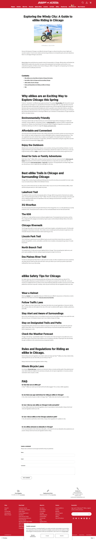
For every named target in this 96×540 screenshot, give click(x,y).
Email (22, 459)
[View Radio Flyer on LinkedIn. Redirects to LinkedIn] (86, 518)
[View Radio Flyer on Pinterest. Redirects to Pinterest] (84, 518)
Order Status (22, 511)
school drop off (50, 122)
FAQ (25, 87)
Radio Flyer (9, 534)
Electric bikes (25, 62)
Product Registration (24, 513)
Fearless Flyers (43, 521)
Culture (57, 510)
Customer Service (23, 508)
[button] (90, 2)
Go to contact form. (78, 492)
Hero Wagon (43, 510)
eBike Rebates (22, 526)
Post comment (26, 477)
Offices (57, 516)
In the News (42, 511)
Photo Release (89, 534)
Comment (23, 465)
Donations (21, 515)
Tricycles (31, 6)
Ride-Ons (25, 6)
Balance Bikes (38, 6)
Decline (62, 536)
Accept (47, 536)
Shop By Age (64, 6)
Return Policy (81, 534)
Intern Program (59, 513)
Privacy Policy (65, 531)
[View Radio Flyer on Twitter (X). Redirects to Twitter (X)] (78, 518)
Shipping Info (74, 534)
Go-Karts (52, 6)
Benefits (57, 511)
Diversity (57, 515)
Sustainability (43, 516)
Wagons (13, 6)
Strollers (19, 6)
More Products (81, 6)
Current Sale (7, 511)
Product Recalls (22, 520)
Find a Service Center (24, 516)
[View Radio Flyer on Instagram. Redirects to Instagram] (73, 518)
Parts (5, 510)
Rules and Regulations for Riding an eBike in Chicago (37, 85)
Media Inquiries (43, 515)
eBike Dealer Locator (24, 523)
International (7, 513)
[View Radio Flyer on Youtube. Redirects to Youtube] (81, 518)
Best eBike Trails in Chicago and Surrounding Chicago (37, 80)
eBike (36, 151)
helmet (28, 296)
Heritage (42, 513)
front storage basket (36, 162)
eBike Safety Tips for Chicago (32, 82)
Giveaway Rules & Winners (25, 518)
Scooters (46, 6)
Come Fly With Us (59, 508)
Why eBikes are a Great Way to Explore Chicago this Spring (39, 78)
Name (22, 452)
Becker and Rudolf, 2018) (50, 126)
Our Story (42, 508)
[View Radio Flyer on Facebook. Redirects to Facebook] (76, 518)
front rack (44, 162)
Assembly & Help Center (24, 510)
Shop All (6, 508)
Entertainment (72, 6)
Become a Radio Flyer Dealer (25, 521)
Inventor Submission (24, 528)
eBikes (57, 6)
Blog (41, 520)
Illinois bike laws (32, 369)
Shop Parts (53, 495)
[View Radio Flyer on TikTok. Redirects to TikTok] (89, 518)
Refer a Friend (7, 515)
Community (42, 518)
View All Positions (59, 518)
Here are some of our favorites (46, 297)
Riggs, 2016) (40, 140)
